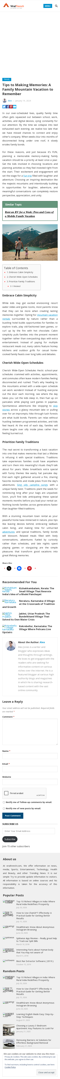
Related (17, 286)
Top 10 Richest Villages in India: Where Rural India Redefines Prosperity (35, 903)
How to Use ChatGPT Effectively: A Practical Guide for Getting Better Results (34, 915)
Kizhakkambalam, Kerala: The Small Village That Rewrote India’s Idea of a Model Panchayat (28, 591)
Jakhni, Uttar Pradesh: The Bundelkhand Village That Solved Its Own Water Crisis (26, 616)
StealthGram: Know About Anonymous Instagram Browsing (35, 928)
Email (6, 763)
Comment (8, 716)
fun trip (27, 175)
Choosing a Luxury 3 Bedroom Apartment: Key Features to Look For (35, 1027)
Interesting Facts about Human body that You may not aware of (34, 951)
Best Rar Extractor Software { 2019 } (34, 961)
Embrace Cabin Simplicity (21, 272)
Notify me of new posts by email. (23, 808)
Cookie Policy (10, 1067)
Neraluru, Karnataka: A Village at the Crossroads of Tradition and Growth (28, 604)
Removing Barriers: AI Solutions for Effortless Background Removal (33, 1041)
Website (6, 777)
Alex (10, 100)
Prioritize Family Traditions (22, 281)
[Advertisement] (30, 43)
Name (6, 751)
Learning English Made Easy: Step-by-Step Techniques (35, 1015)
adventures (8, 531)
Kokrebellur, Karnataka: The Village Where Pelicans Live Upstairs (27, 629)
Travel (7, 79)
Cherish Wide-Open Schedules (23, 276)
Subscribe (10, 839)
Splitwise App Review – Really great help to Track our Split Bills (36, 939)
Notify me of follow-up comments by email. (29, 802)
